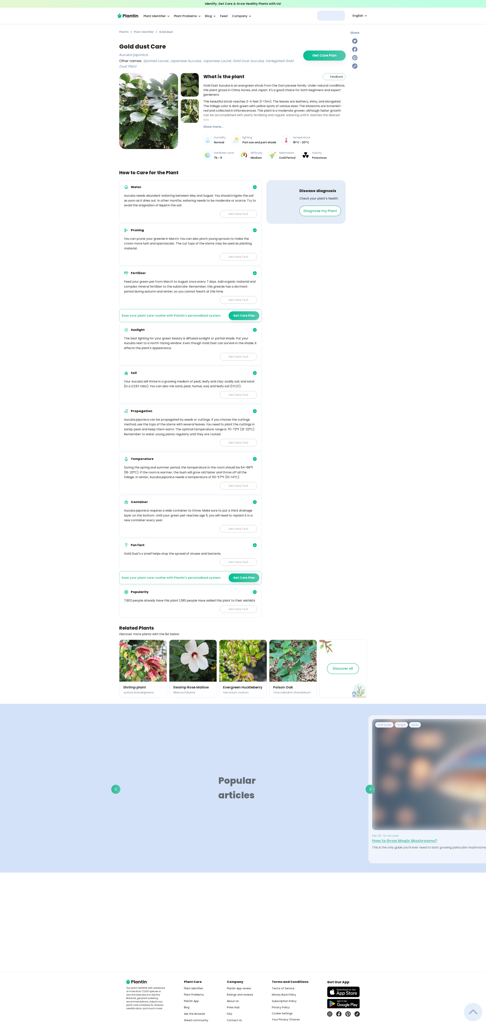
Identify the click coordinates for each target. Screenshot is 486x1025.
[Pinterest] (354, 57)
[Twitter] (354, 41)
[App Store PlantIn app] (343, 991)
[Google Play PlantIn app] (343, 1003)
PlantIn (124, 32)
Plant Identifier (144, 32)
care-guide (384, 724)
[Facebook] (354, 49)
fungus (401, 724)
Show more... (213, 127)
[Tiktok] (357, 1014)
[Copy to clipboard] (354, 66)
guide (415, 724)
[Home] (128, 15)
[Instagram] (329, 1014)
